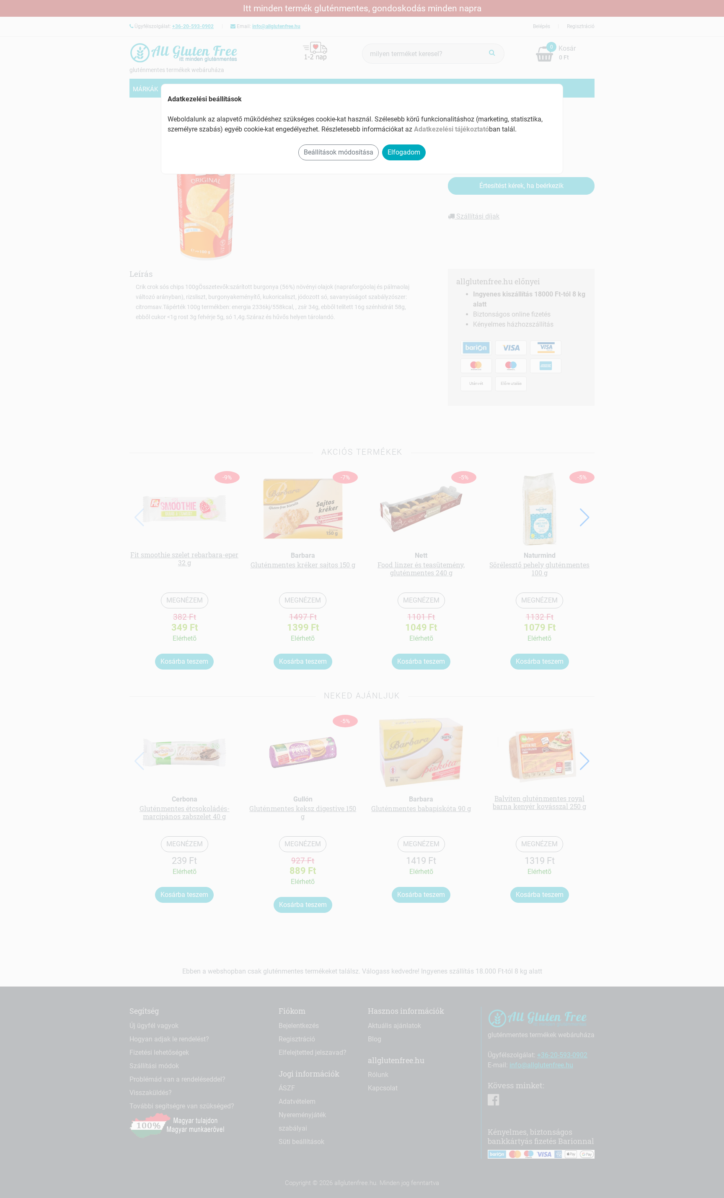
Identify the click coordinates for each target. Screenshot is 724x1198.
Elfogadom (404, 152)
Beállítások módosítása (338, 152)
